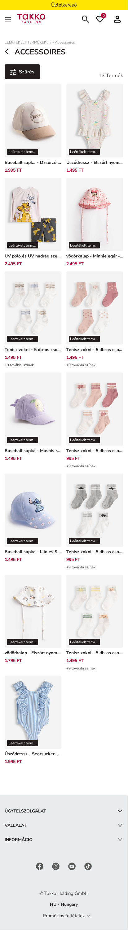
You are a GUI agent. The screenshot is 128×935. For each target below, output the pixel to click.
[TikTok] (88, 866)
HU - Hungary (64, 904)
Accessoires (65, 42)
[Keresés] (85, 18)
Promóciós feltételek (64, 916)
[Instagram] (56, 866)
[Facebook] (40, 866)
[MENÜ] (9, 18)
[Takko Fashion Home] (31, 18)
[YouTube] (72, 866)
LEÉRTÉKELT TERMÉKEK (25, 42)
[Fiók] (117, 18)
